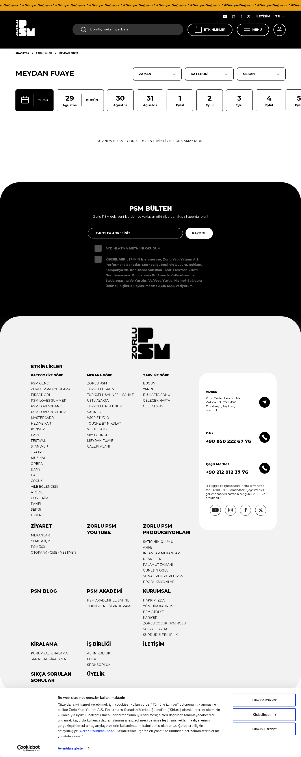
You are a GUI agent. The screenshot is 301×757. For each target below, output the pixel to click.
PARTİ (35, 435)
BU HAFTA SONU (156, 395)
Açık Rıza (166, 286)
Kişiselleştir (262, 714)
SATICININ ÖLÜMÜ (158, 542)
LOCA (91, 659)
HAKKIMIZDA (154, 600)
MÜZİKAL (38, 458)
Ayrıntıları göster (71, 748)
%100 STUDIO (98, 418)
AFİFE (147, 547)
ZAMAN (145, 74)
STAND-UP (39, 446)
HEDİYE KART (42, 423)
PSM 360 (38, 547)
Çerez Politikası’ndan (97, 731)
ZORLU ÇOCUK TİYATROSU (164, 623)
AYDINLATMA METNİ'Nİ (125, 248)
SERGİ (36, 510)
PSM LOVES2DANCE (47, 406)
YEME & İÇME (42, 541)
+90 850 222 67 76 (228, 441)
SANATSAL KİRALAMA (48, 659)
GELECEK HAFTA (156, 401)
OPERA (37, 464)
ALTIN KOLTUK (98, 653)
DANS (35, 469)
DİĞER (36, 515)
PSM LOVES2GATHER (48, 412)
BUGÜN (149, 383)
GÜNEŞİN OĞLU (156, 570)
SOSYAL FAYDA (155, 629)
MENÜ (257, 30)
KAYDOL (199, 233)
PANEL (36, 504)
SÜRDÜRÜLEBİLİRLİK (160, 635)
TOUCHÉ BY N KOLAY (104, 423)
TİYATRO (37, 452)
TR (277, 16)
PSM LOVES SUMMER (48, 401)
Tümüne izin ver (264, 700)
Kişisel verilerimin (123, 259)
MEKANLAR (40, 535)
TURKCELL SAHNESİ (103, 389)
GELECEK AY (153, 406)
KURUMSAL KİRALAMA (49, 653)
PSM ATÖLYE (153, 612)
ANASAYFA (22, 53)
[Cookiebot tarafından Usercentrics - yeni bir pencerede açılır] (28, 748)
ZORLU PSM (97, 383)
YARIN (148, 389)
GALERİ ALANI (98, 446)
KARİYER (150, 618)
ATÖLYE (37, 492)
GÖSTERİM (39, 498)
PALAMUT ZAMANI (158, 565)
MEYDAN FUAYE (100, 441)
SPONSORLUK (98, 665)
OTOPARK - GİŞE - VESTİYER (53, 553)
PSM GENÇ (40, 383)
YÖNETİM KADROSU (159, 606)
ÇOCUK (37, 481)
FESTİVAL (38, 441)
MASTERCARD (42, 418)
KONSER (38, 429)
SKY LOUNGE (97, 435)
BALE (35, 475)
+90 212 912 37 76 (227, 472)
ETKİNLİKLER (214, 30)
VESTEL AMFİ (97, 429)
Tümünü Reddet (264, 729)
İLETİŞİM (263, 16)
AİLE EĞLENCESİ (44, 487)
